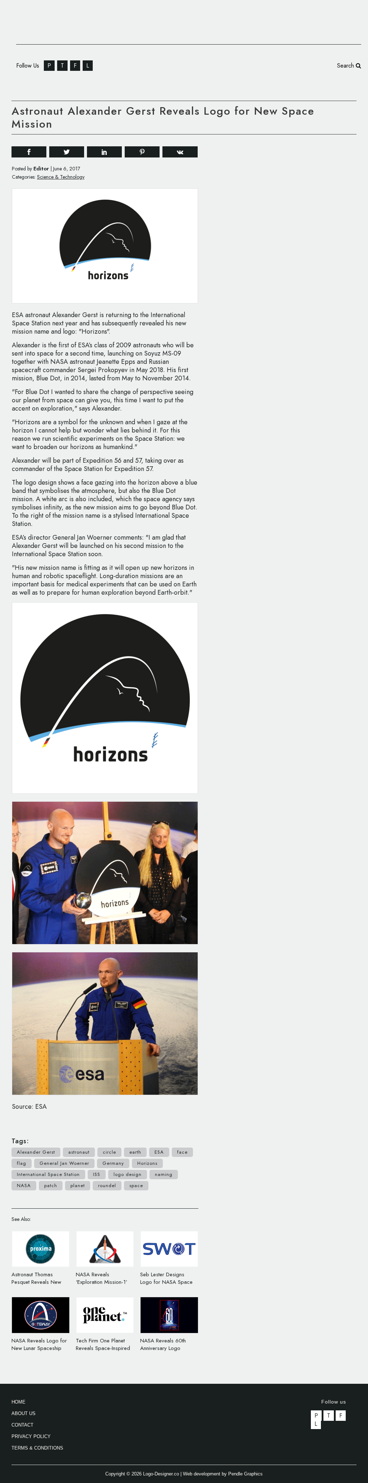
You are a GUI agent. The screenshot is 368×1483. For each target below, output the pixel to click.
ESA (159, 1152)
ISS (96, 1174)
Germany (113, 1163)
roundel (107, 1185)
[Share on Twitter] (66, 151)
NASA (24, 1185)
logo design (128, 1174)
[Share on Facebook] (29, 151)
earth (135, 1152)
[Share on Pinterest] (142, 151)
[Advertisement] (302, 249)
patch (50, 1185)
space (136, 1185)
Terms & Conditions (37, 1448)
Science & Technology (60, 176)
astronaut (78, 1152)
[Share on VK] (180, 151)
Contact (22, 1425)
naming (163, 1174)
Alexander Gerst (36, 1152)
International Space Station (48, 1174)
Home (19, 1402)
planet (77, 1185)
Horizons (147, 1163)
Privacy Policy (31, 1436)
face (182, 1152)
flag (21, 1163)
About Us (24, 1413)
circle (109, 1152)
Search (346, 65)
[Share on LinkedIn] (104, 151)
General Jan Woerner (64, 1163)
